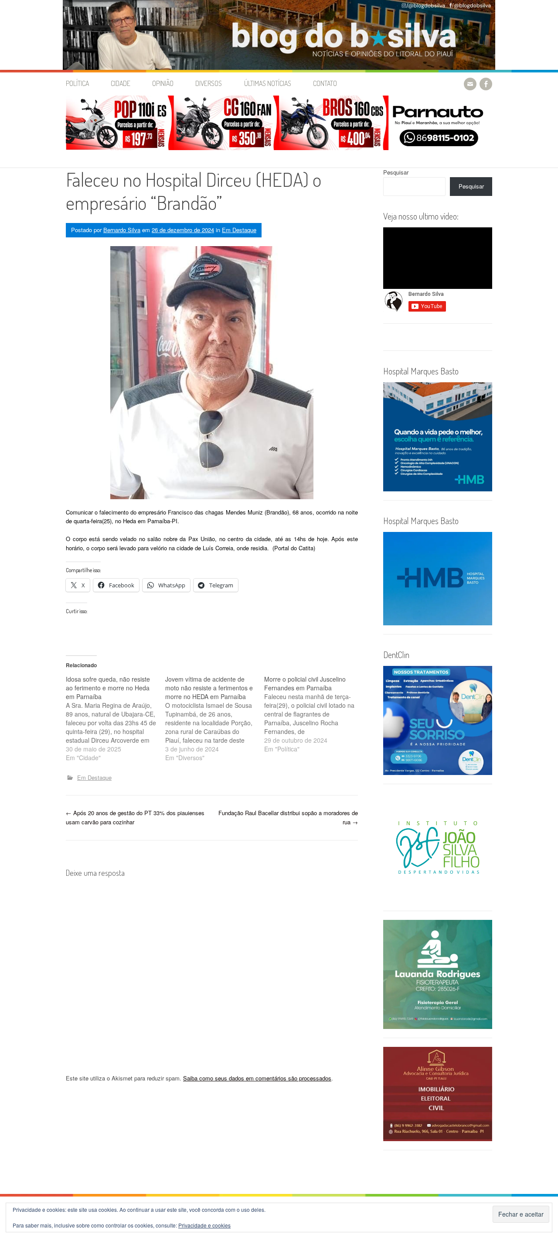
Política (77, 83)
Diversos (208, 83)
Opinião (163, 83)
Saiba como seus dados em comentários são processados (257, 1078)
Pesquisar (395, 172)
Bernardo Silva (121, 230)
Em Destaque (239, 230)
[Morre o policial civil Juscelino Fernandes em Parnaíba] (314, 714)
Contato (325, 83)
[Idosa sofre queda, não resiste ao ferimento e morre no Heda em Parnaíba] (115, 718)
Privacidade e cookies (204, 1225)
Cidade (120, 83)
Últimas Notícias (267, 83)
